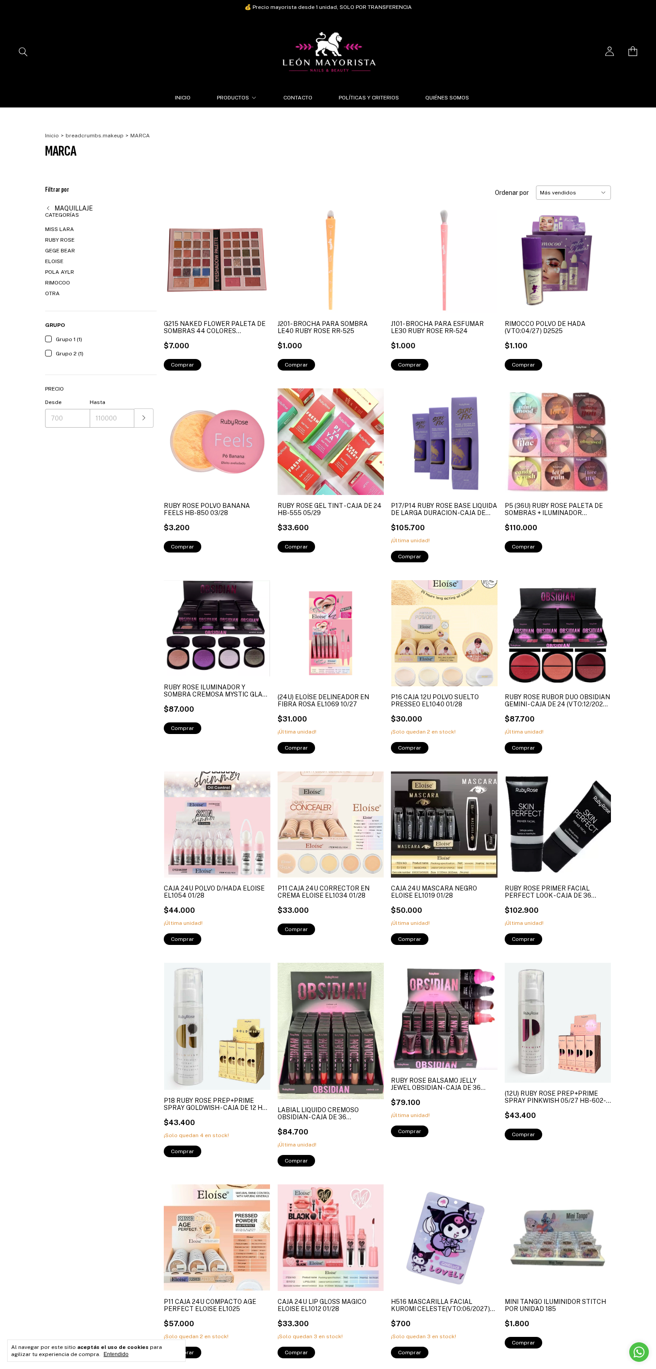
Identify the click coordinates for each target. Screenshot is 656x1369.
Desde (53, 402)
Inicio (183, 98)
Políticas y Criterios (369, 98)
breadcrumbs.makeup (95, 135)
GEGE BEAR (60, 250)
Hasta (97, 402)
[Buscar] (23, 51)
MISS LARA (59, 229)
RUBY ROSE (60, 240)
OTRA (52, 293)
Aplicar (144, 418)
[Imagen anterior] (291, 436)
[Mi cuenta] (609, 51)
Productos (233, 98)
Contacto (297, 98)
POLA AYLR (59, 272)
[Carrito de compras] (632, 51)
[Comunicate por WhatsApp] (639, 1352)
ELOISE (54, 261)
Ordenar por (512, 192)
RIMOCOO (57, 283)
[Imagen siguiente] (370, 436)
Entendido (116, 1354)
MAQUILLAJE (73, 208)
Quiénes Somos (447, 98)
